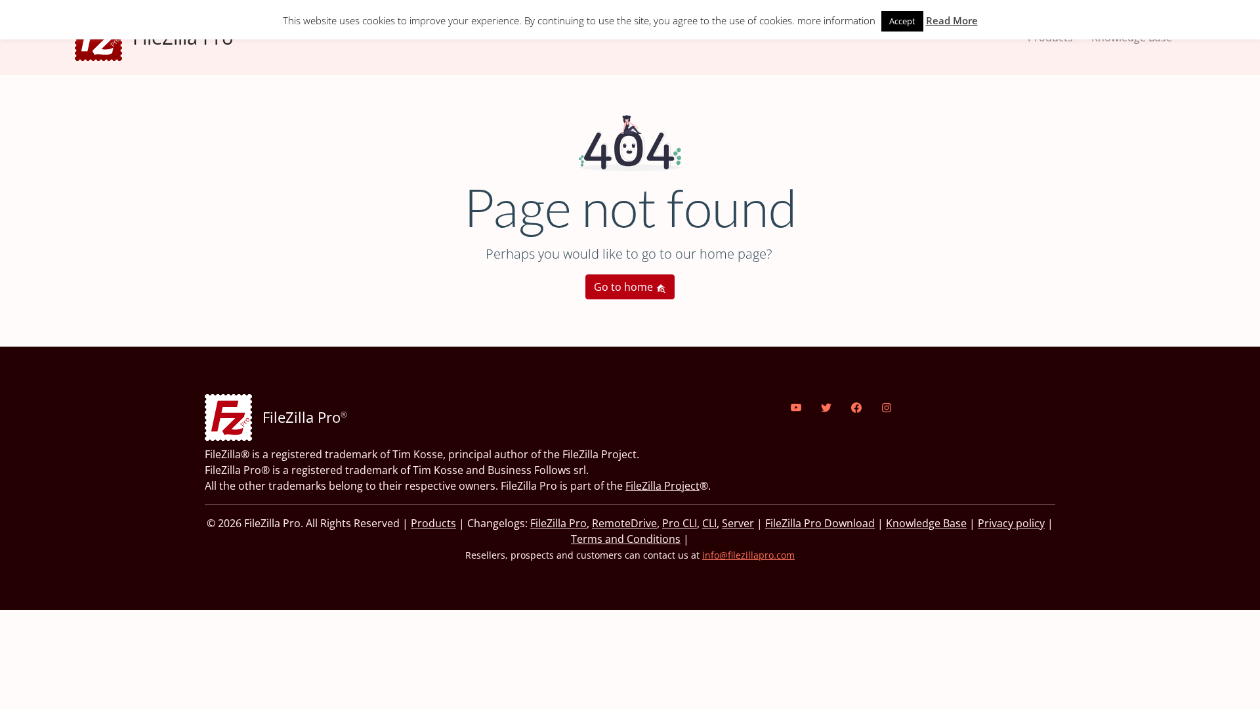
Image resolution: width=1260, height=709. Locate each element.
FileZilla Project (662, 486)
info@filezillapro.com (748, 555)
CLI (709, 523)
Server (738, 523)
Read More (952, 20)
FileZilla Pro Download (820, 523)
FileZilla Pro (558, 523)
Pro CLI (679, 523)
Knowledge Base (926, 523)
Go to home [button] (625, 287)
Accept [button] (902, 21)
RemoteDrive (624, 523)
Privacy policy (1011, 523)
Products (433, 523)
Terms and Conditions (626, 539)
